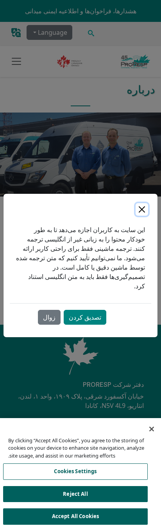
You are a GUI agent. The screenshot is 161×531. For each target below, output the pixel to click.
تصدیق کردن (85, 317)
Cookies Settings (75, 471)
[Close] (142, 209)
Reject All (75, 493)
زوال (49, 317)
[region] (80, 474)
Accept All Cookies (75, 516)
